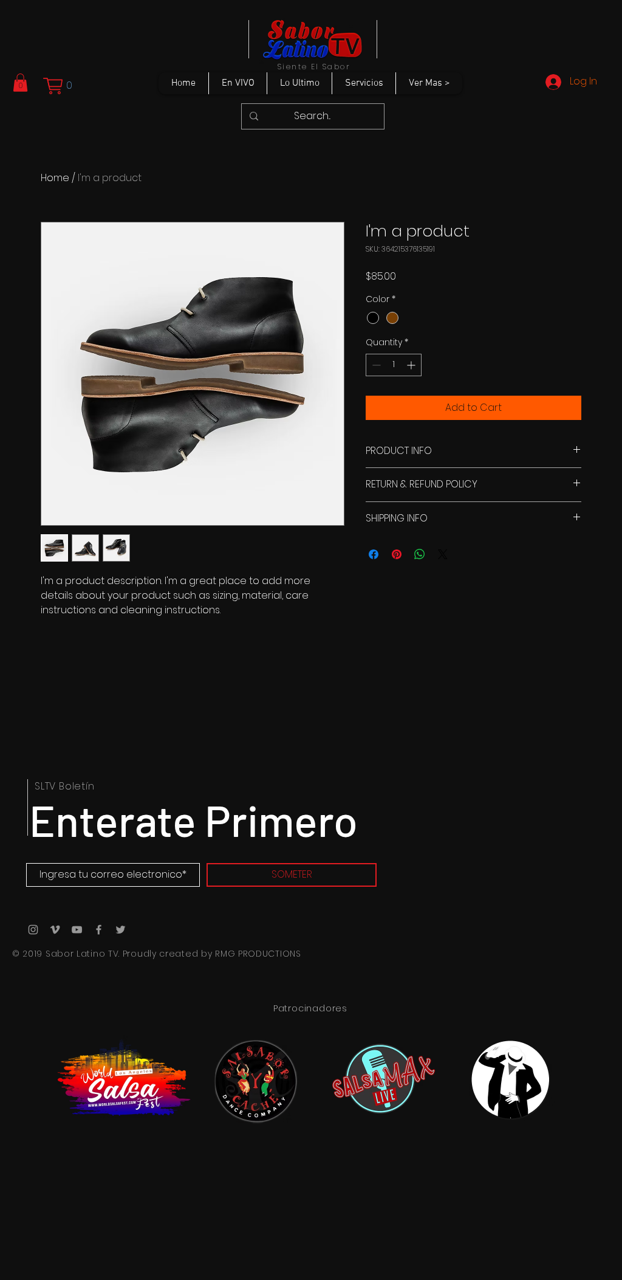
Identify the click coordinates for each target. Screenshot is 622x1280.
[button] (20, 83)
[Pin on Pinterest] (396, 554)
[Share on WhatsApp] (419, 554)
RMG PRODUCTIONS (258, 954)
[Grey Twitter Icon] (120, 929)
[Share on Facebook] (373, 554)
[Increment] (412, 365)
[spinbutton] (394, 365)
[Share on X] (443, 554)
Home (55, 178)
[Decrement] (375, 365)
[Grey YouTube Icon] (76, 929)
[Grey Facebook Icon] (98, 929)
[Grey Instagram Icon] (33, 929)
